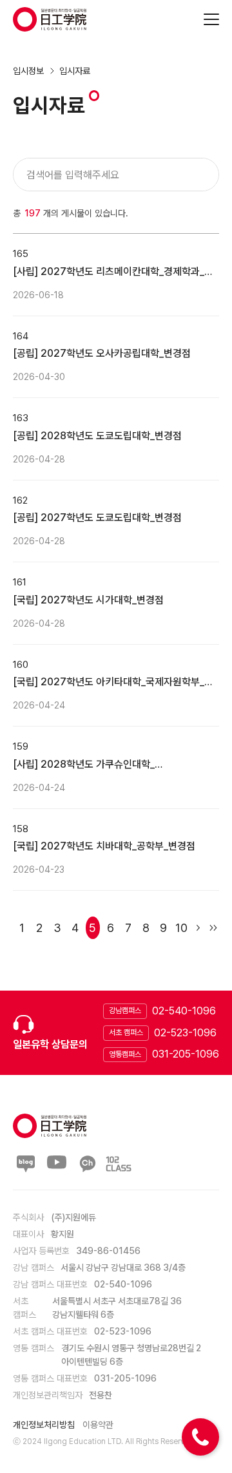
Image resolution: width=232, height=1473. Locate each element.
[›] (197, 928)
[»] (212, 928)
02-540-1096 (184, 1011)
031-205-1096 (185, 1054)
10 (181, 928)
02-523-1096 (185, 1033)
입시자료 (74, 71)
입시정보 (28, 71)
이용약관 (97, 1425)
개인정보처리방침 (44, 1425)
